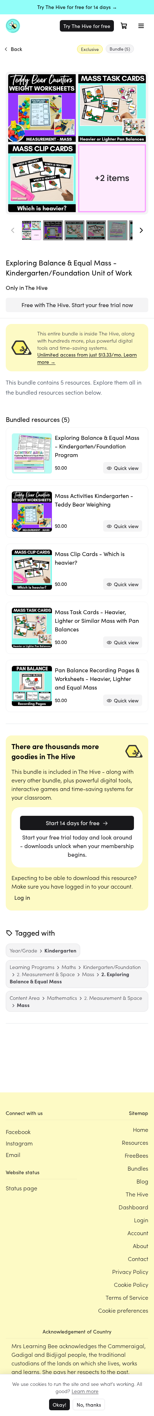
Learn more (85, 1390)
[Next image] (141, 230)
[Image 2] (53, 230)
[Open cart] (124, 26)
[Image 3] (74, 230)
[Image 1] (31, 230)
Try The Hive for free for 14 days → (77, 7)
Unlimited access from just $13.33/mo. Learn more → (87, 358)
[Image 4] (96, 230)
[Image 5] (117, 230)
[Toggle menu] (141, 26)
